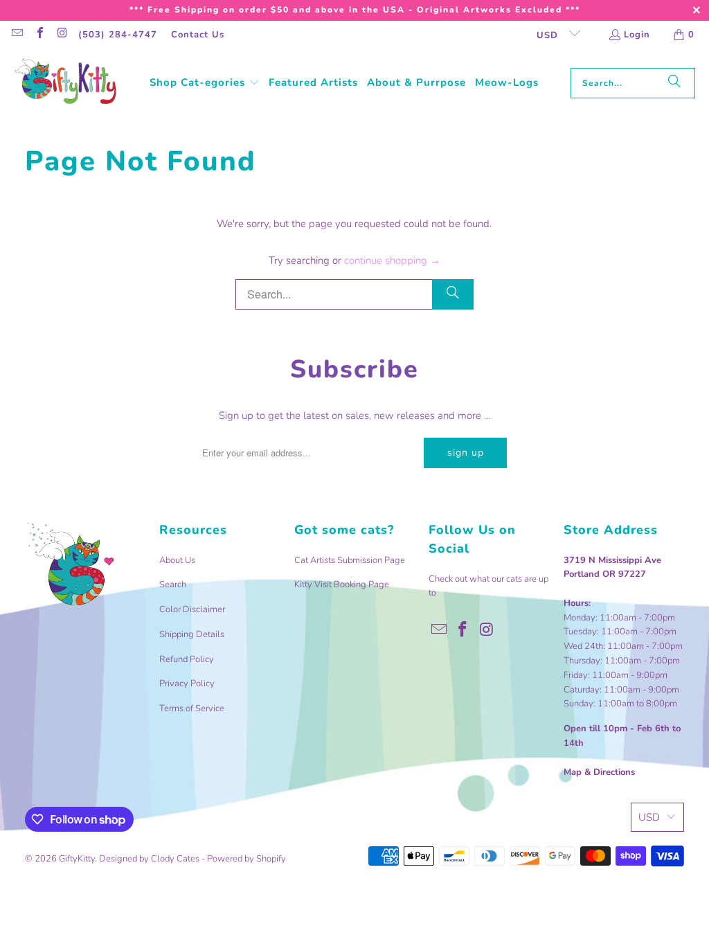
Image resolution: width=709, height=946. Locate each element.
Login (637, 34)
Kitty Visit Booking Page (341, 584)
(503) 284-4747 (117, 34)
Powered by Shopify (246, 859)
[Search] (674, 83)
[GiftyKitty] (66, 82)
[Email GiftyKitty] (16, 34)
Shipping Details (191, 634)
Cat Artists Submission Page (349, 560)
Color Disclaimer (192, 609)
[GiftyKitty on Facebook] (39, 34)
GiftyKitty (77, 859)
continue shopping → (392, 260)
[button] (205, 83)
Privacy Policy (187, 683)
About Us (177, 560)
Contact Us (197, 34)
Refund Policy (186, 659)
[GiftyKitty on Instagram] (61, 34)
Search (172, 584)
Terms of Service (191, 708)
